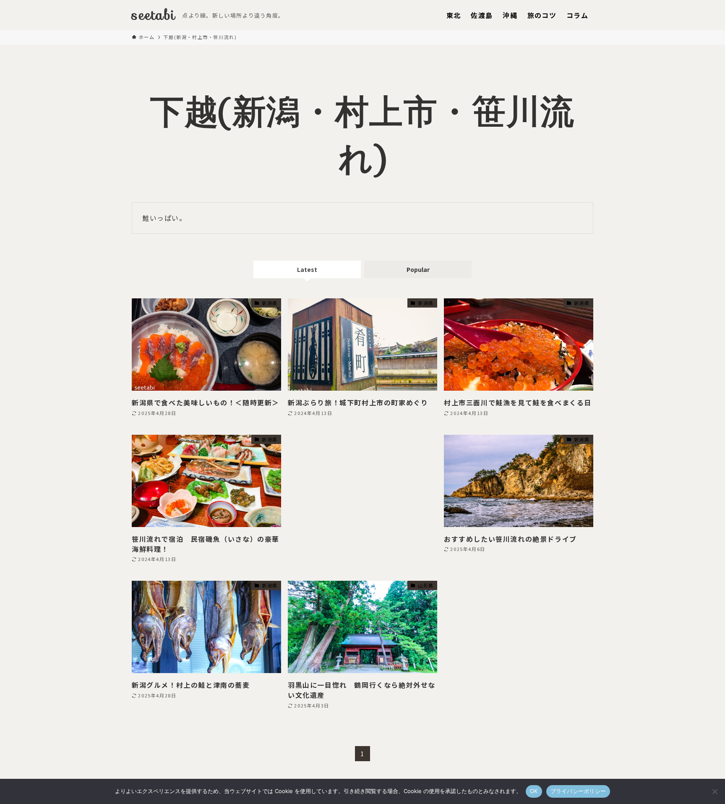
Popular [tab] (418, 269)
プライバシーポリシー (578, 791)
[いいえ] (714, 791)
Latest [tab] (307, 269)
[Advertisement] (362, 489)
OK (534, 791)
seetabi (153, 15)
